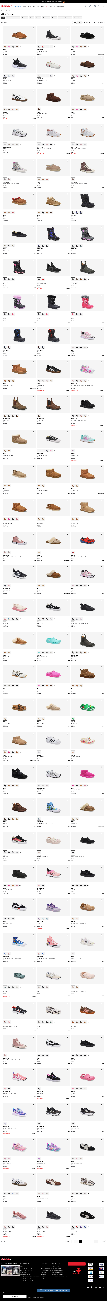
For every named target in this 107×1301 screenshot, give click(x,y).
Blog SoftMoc (43, 1278)
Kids (38, 6)
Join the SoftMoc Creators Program (30, 1276)
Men (34, 6)
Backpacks (46, 18)
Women (29, 6)
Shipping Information (26, 1268)
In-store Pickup (24, 1272)
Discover (43, 6)
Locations (42, 1266)
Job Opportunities (56, 1268)
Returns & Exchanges (26, 1270)
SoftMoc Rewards (45, 1268)
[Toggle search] (80, 6)
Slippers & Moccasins (65, 18)
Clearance (52, 6)
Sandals (24, 18)
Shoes (38, 18)
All (3, 18)
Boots (54, 18)
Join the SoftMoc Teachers (27, 1281)
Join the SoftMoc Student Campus (29, 1278)
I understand (15, 1296)
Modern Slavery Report (57, 1270)
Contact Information (25, 1274)
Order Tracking (44, 1272)
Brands (24, 6)
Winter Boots (77, 18)
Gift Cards (43, 1274)
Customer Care (60, 6)
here (4, 1292)
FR (103, 6)
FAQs (21, 1266)
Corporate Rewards (45, 1270)
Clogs (31, 18)
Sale (47, 6)
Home (2, 10)
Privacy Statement (56, 1266)
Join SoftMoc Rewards (76, 1264)
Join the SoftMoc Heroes (27, 1283)
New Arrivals (18, 6)
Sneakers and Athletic (13, 18)
